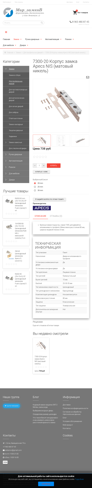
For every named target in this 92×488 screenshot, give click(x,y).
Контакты (86, 2)
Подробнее (79, 479)
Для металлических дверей (16, 99)
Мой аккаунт (7, 2)
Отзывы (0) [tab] (56, 216)
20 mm (40, 183)
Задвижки (13, 136)
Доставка (70, 2)
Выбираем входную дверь (43, 411)
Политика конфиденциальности (75, 408)
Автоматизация (52, 39)
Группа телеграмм (12, 406)
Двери (23, 45)
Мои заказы (19, 2)
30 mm (40, 190)
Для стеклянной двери (17, 148)
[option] (41, 141)
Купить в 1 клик (41, 172)
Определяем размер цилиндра (44, 414)
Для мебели (8, 45)
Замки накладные (16, 124)
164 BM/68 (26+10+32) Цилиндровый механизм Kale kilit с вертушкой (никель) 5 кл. (20, 231)
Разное (68, 39)
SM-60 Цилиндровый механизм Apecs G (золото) (20, 256)
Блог (77, 2)
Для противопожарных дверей (18, 91)
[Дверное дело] (23, 12)
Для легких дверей (16, 106)
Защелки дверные (16, 130)
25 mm (40, 187)
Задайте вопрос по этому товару (50, 199)
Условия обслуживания (72, 421)
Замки (16, 39)
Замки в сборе (14, 75)
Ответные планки (16, 118)
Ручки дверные (32, 39)
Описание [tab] (40, 216)
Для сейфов (13, 112)
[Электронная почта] (87, 78)
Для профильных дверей (33, 53)
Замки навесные (15, 142)
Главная (6, 39)
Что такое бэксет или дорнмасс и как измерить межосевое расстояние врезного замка (45, 420)
